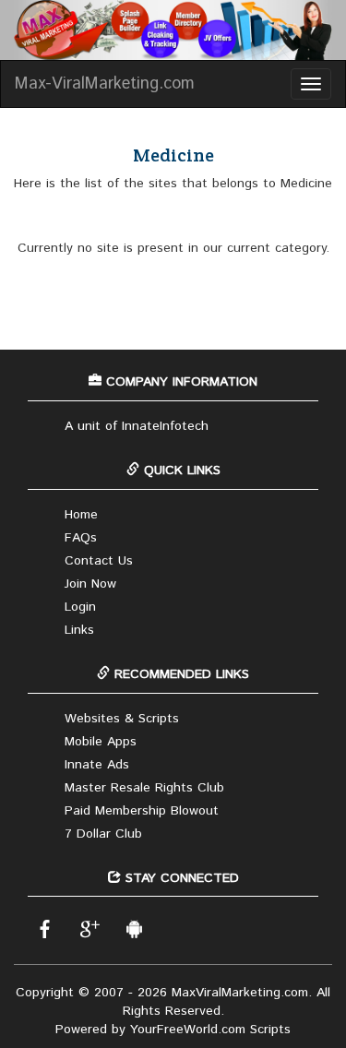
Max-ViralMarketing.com (105, 84)
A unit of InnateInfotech (137, 426)
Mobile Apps (101, 741)
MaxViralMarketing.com (240, 992)
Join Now (90, 584)
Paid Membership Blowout (142, 811)
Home (81, 515)
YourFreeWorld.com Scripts (210, 1029)
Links (79, 630)
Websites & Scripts (122, 718)
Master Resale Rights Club (144, 788)
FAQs (81, 538)
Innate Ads (97, 765)
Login (80, 607)
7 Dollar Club (103, 834)
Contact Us (99, 561)
